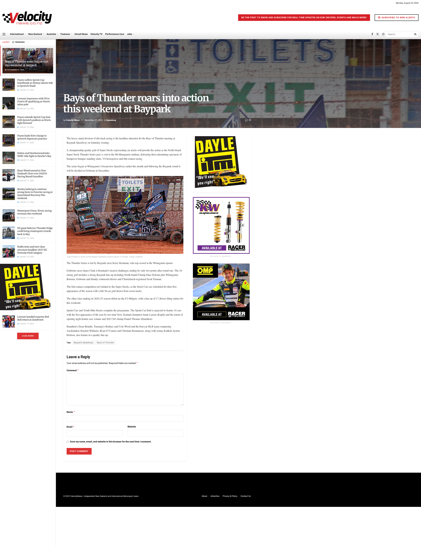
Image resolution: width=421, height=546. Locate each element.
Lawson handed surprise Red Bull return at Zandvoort (33, 318)
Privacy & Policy (230, 496)
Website (131, 426)
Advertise (214, 496)
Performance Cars (114, 34)
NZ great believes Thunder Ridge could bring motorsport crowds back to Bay (35, 231)
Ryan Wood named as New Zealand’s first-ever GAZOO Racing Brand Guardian (32, 173)
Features (65, 34)
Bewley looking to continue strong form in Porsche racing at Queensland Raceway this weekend (34, 194)
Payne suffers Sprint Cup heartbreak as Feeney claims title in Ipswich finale (35, 82)
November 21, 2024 (94, 120)
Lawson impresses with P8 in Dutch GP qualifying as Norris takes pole (33, 101)
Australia (51, 34)
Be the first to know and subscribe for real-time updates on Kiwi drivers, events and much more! (304, 17)
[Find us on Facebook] (372, 34)
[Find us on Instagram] (383, 34)
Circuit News (81, 34)
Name (71, 412)
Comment (73, 370)
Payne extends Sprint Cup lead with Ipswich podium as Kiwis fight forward (34, 120)
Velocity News (73, 120)
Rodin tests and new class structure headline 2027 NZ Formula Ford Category (32, 249)
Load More (28, 336)
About (204, 496)
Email (71, 427)
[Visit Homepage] (27, 17)
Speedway (111, 120)
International (17, 34)
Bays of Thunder (105, 342)
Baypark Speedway (83, 342)
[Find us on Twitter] (377, 34)
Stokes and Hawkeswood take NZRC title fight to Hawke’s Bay (34, 155)
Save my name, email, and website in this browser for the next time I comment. (110, 441)
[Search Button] (416, 34)
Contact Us (246, 496)
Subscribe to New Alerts (398, 17)
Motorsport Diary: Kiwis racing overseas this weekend (34, 212)
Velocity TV (96, 34)
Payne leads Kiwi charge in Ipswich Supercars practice (32, 137)
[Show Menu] (3, 34)
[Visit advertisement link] (28, 287)
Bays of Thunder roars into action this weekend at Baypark (26, 63)
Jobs (129, 34)
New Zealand (35, 34)
